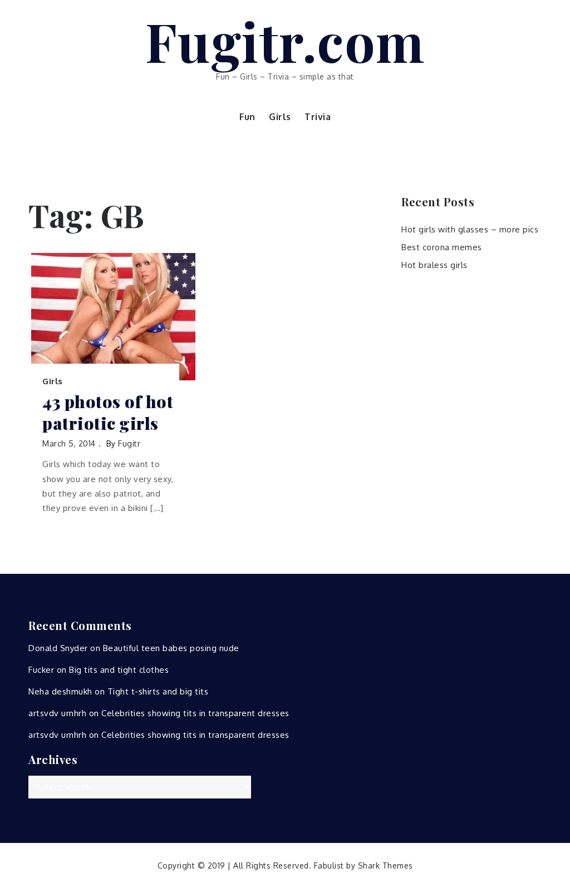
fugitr (129, 443)
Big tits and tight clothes (119, 669)
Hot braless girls (434, 265)
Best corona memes (441, 247)
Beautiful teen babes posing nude (171, 648)
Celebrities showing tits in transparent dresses (195, 713)
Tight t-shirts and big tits (158, 691)
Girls (280, 116)
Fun (247, 116)
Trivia (317, 116)
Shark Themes (385, 865)
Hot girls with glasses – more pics (469, 229)
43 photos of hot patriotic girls (107, 412)
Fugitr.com (285, 40)
